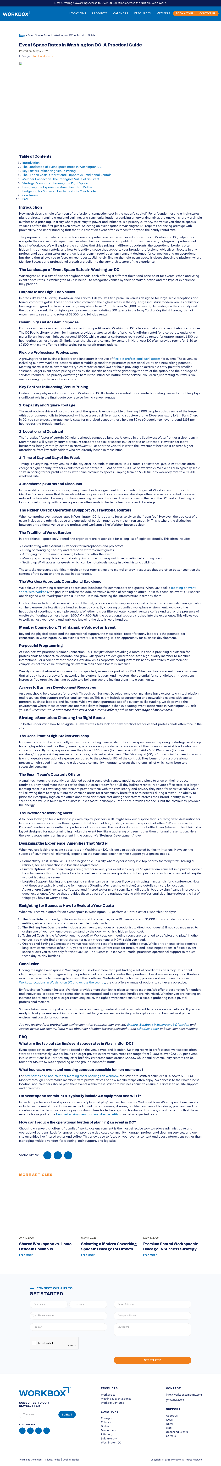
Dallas (105, 1426)
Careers (171, 1436)
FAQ (25, 199)
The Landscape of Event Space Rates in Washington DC (61, 167)
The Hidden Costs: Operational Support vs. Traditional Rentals (66, 175)
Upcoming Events (177, 1432)
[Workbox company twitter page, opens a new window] (46, 1430)
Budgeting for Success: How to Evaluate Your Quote (59, 191)
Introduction (31, 163)
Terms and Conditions (31, 1460)
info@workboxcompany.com (184, 1395)
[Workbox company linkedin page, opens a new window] (22, 1430)
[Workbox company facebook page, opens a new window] (30, 1430)
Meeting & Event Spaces (116, 1399)
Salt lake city (109, 1439)
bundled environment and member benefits (87, 1114)
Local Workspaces (43, 56)
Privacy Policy (52, 1460)
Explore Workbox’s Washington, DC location (158, 1025)
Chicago (106, 1418)
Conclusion (30, 195)
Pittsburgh (107, 1434)
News (169, 1424)
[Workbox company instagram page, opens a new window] (38, 1430)
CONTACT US (207, 14)
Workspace (108, 1395)
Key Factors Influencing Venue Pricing (49, 171)
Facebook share (47, 1155)
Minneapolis (108, 1430)
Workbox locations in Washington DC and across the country (62, 982)
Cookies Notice (71, 1460)
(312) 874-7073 (175, 1400)
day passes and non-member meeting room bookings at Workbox (71, 1076)
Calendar (120, 13)
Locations (77, 13)
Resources (142, 13)
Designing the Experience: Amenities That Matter (57, 187)
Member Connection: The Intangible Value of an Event (60, 179)
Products (99, 13)
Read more (26, 1255)
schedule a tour (148, 1029)
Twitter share (58, 1155)
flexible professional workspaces (136, 359)
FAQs (169, 1420)
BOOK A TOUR (184, 14)
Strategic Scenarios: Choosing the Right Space (55, 183)
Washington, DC (111, 1443)
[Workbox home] (42, 1391)
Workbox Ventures (112, 1403)
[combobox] (33, 1315)
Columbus (107, 1422)
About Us (172, 1416)
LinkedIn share (68, 1155)
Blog (22, 35)
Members (163, 13)
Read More (159, 3)
